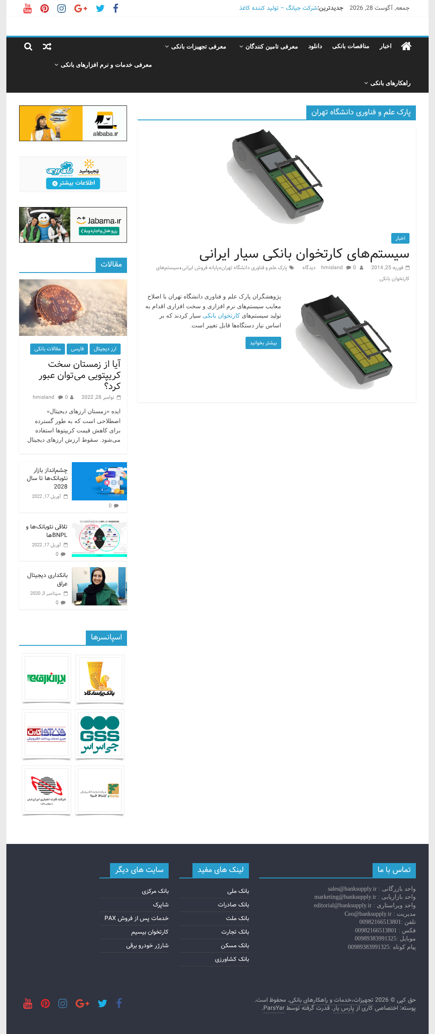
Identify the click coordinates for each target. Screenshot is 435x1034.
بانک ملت (237, 918)
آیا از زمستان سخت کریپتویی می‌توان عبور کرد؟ (80, 375)
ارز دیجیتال (105, 349)
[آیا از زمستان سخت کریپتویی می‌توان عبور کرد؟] (73, 284)
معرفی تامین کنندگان (272, 46)
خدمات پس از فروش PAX (137, 918)
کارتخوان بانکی (221, 315)
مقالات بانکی (47, 349)
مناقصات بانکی (351, 46)
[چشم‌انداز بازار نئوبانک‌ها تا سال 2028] (99, 467)
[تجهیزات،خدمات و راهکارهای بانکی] (406, 46)
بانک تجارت (235, 932)
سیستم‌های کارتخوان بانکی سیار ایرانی (304, 253)
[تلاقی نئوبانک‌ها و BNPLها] (99, 523)
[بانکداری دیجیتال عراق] (99, 572)
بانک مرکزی (155, 891)
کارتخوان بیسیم (150, 932)
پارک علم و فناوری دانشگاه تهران (254, 268)
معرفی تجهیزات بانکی (198, 46)
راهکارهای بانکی (390, 83)
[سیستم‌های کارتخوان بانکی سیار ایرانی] (276, 132)
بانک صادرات (233, 904)
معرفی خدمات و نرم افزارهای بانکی (106, 65)
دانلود (315, 46)
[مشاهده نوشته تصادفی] (47, 46)
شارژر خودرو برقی (147, 945)
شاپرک (161, 904)
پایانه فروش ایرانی (200, 268)
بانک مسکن (235, 945)
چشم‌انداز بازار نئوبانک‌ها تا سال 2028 (47, 478)
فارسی (77, 349)
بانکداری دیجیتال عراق (47, 579)
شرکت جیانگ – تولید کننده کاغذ (278, 8)
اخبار (386, 46)
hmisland (332, 268)
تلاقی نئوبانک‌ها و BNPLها (47, 531)
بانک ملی (238, 891)
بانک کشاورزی (232, 959)
